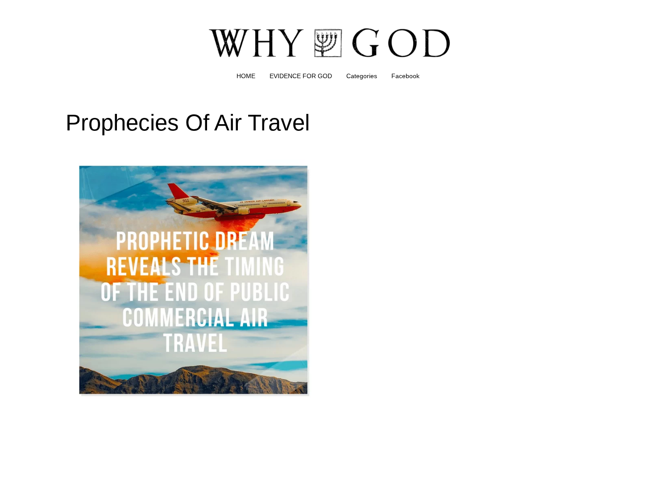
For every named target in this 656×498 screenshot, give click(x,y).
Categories (361, 76)
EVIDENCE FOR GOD (301, 76)
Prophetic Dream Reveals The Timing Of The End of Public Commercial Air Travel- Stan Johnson (184, 164)
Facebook (405, 76)
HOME (246, 76)
